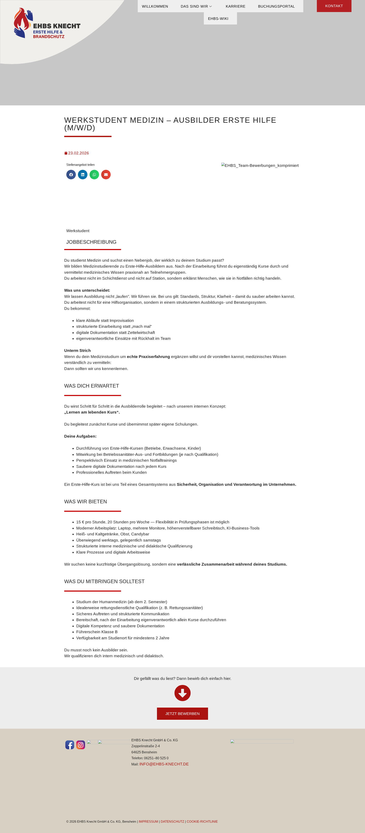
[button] (71, 174)
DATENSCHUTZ (172, 821)
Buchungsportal (276, 6)
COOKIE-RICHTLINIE (202, 821)
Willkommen (155, 6)
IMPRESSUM (148, 821)
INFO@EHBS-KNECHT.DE (164, 764)
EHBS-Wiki (218, 19)
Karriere (235, 6)
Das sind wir (194, 6)
